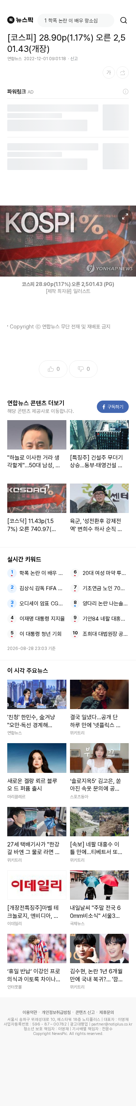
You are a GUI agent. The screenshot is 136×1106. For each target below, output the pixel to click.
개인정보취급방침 (56, 1012)
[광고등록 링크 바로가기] (126, 92)
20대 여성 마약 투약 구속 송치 (106, 573)
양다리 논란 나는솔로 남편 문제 (106, 603)
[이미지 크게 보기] (125, 216)
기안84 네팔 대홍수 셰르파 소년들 (106, 619)
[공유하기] (122, 72)
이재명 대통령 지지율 (42, 619)
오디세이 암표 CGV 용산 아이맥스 (43, 603)
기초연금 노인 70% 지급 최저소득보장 (106, 588)
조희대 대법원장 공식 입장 (106, 634)
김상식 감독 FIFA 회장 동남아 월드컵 (43, 588)
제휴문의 (106, 1012)
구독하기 (113, 407)
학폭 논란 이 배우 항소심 (43, 573)
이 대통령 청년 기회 (41, 634)
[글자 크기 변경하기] (109, 72)
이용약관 (29, 1012)
